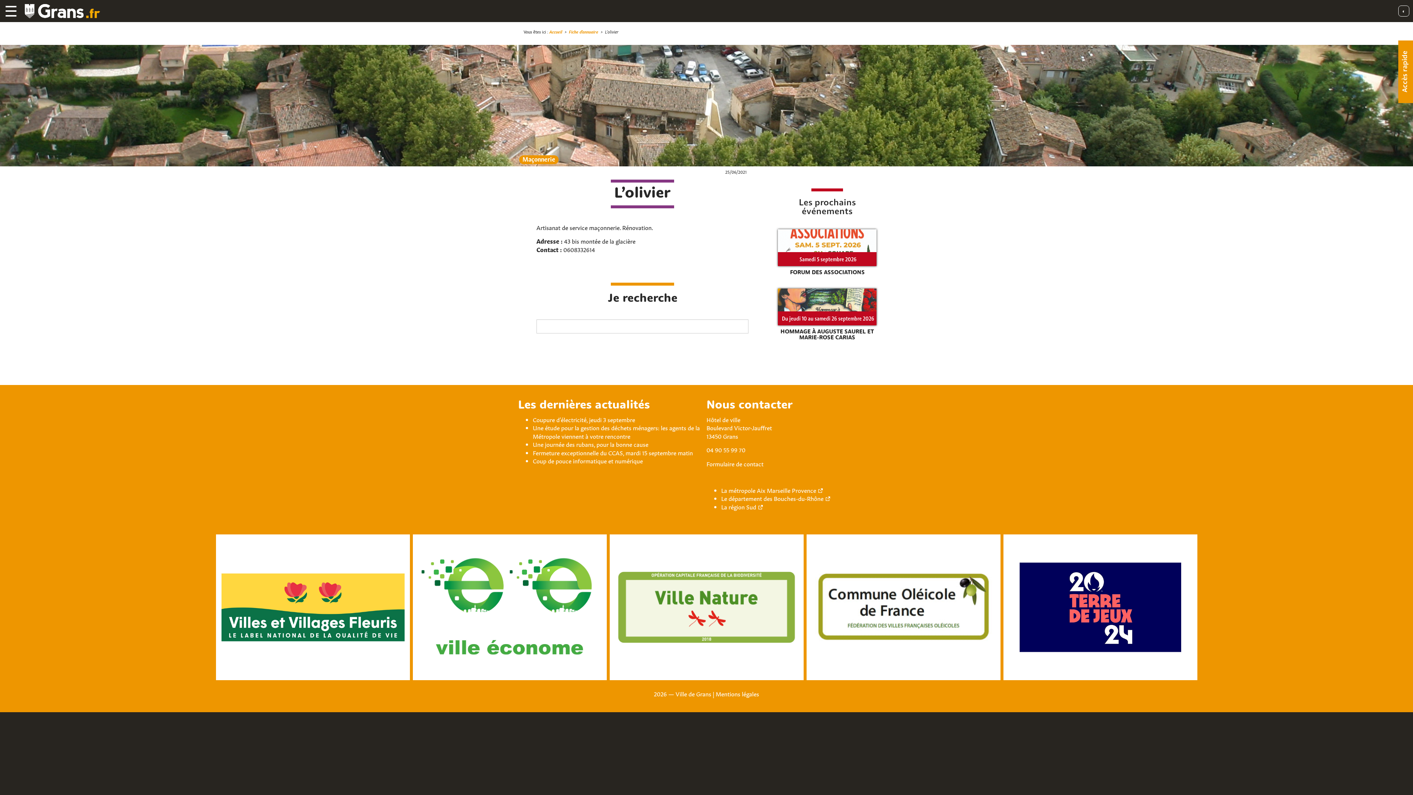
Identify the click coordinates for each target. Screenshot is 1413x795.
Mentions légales (737, 693)
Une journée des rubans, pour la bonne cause (590, 444)
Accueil (555, 31)
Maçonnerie (539, 159)
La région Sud (738, 506)
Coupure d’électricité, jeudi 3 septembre (584, 419)
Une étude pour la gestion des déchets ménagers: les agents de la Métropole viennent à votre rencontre (616, 431)
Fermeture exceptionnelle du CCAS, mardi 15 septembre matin (613, 452)
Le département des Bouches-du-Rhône (772, 498)
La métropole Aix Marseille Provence (768, 490)
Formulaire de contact (735, 463)
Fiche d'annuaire (583, 31)
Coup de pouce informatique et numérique (588, 460)
